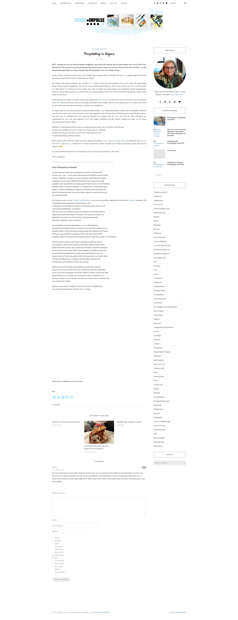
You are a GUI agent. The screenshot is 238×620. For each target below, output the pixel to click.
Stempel (157, 413)
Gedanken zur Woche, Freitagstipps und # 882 (175, 163)
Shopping (157, 405)
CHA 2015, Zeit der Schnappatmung (66, 422)
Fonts (156, 274)
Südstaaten (158, 417)
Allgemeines (158, 200)
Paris (156, 372)
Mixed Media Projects (162, 352)
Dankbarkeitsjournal (162, 249)
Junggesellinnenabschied (163, 327)
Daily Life (113, 3)
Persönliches (159, 376)
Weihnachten (159, 442)
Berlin (156, 221)
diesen (105, 141)
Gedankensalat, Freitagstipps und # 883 (175, 142)
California (158, 233)
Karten (156, 331)
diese (58, 102)
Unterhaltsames (99, 48)
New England (159, 360)
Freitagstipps (159, 294)
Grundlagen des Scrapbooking (165, 307)
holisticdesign (181, 612)
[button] (54, 397)
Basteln (156, 217)
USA (155, 434)
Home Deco (158, 315)
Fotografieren (159, 286)
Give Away (158, 303)
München (157, 356)
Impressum (106, 612)
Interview (157, 323)
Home (54, 3)
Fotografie (92, 3)
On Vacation (171, 150)
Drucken (157, 266)
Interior (157, 319)
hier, (117, 116)
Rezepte (157, 393)
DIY (155, 262)
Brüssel (156, 229)
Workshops (79, 3)
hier (125, 75)
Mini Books (158, 348)
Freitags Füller (159, 290)
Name (54, 520)
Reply (144, 467)
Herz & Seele (158, 311)
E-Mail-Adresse (58, 526)
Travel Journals (159, 425)
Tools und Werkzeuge (162, 421)
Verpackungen (159, 438)
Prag (155, 380)
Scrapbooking (65, 3)
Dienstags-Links (160, 258)
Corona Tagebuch (160, 241)
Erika (90, 83)
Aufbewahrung (159, 213)
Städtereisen (158, 409)
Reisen (103, 3)
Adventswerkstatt (160, 192)
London (157, 344)
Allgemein (158, 196)
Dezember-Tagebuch (161, 253)
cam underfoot (159, 237)
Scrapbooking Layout (162, 401)
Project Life (158, 385)
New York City (159, 364)
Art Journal (158, 204)
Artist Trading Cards (161, 208)
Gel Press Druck (160, 299)
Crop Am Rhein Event (162, 245)
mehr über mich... (177, 94)
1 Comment (56, 405)
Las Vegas (157, 335)
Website (55, 531)
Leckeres (157, 339)
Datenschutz (96, 612)
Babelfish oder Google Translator (129, 422)
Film (155, 270)
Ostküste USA (159, 368)
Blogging (157, 225)
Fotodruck (158, 278)
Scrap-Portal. (103, 100)
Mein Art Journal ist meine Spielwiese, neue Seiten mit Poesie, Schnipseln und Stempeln (176, 132)
